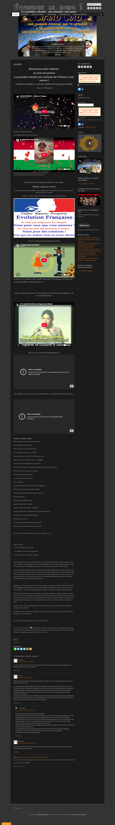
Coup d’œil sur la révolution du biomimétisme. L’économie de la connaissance (87, 254)
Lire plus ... (59, 52)
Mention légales (18, 808)
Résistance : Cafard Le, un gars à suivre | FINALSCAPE (33, 757)
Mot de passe (82, 102)
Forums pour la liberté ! (80, 14)
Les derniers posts (64, 14)
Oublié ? (87, 127)
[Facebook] (18, 649)
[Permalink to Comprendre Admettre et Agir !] (57, 36)
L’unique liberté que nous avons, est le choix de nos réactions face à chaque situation (89, 239)
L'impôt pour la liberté (87, 184)
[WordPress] (27, 649)
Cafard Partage (51, 14)
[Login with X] (82, 89)
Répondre (16, 670)
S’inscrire (93, 127)
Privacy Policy (82, 86)
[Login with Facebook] (79, 89)
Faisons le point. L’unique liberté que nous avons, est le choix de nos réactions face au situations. (88, 245)
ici (49, 533)
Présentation (24, 14)
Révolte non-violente (38, 14)
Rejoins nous (84, 225)
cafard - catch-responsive (79, 814)
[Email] (24, 649)
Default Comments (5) (19, 765)
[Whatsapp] (15, 649)
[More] (30, 649)
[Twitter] (21, 649)
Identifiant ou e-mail (84, 97)
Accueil (16, 14)
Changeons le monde (42, 814)
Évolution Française (86, 271)
